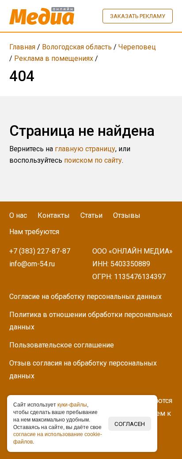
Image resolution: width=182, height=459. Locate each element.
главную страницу (85, 149)
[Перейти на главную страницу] (42, 16)
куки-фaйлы (72, 405)
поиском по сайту (93, 160)
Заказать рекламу (137, 16)
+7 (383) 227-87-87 (39, 251)
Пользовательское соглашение (61, 345)
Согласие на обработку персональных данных (85, 296)
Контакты (54, 215)
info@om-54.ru (32, 264)
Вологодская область (77, 47)
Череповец (137, 47)
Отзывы (126, 215)
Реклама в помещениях (53, 58)
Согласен (129, 423)
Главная (22, 47)
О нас (18, 215)
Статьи (91, 215)
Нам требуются (34, 232)
